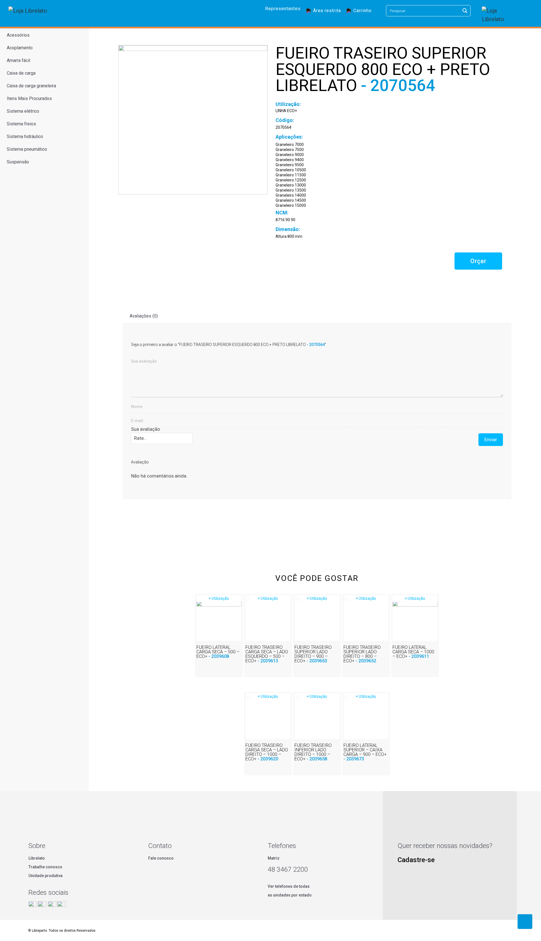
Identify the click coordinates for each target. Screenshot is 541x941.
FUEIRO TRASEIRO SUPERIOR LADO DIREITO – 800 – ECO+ (362, 654)
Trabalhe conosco (45, 867)
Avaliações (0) (144, 316)
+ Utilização (219, 598)
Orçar (478, 261)
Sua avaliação (145, 429)
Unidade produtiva (45, 875)
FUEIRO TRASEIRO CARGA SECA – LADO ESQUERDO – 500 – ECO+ (266, 654)
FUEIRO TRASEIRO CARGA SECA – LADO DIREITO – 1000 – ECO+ (266, 752)
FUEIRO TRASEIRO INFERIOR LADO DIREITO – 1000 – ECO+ (313, 752)
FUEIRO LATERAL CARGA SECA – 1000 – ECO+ (413, 652)
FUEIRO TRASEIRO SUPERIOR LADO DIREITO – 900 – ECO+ (313, 654)
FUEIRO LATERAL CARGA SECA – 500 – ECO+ (218, 652)
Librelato (36, 858)
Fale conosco (161, 858)
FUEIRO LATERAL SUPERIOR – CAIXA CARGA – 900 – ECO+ (365, 752)
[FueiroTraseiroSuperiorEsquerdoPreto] (193, 119)
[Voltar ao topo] (525, 921)
